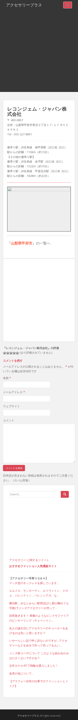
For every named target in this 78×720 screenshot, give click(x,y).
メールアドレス (14, 392)
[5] (17, 353)
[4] (14, 353)
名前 (7, 378)
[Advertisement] (39, 51)
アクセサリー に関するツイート (29, 560)
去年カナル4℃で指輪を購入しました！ (33, 665)
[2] (7, 353)
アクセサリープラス (24, 5)
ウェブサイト (11, 406)
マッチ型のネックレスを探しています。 (34, 583)
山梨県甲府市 (21, 243)
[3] (11, 353)
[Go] (65, 494)
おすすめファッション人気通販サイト (33, 566)
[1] (4, 353)
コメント (8, 420)
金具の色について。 (21, 673)
